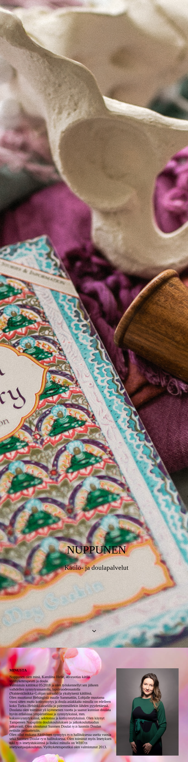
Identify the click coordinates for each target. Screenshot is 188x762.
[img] (94, 324)
